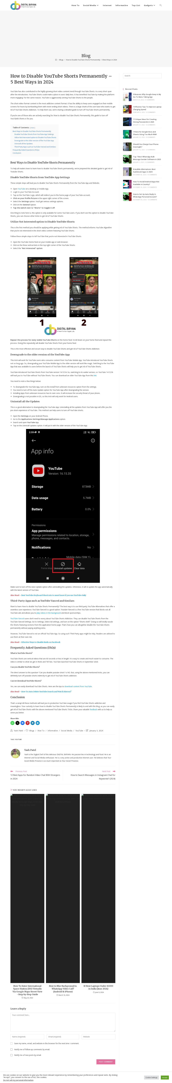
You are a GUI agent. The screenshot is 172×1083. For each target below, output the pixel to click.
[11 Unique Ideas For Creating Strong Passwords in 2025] (127, 121)
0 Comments (149, 100)
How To (41, 730)
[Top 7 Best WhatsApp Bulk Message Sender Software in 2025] (127, 159)
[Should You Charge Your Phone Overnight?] (127, 146)
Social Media (66, 730)
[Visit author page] (15, 753)
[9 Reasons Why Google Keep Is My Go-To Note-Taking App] (127, 97)
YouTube (79, 730)
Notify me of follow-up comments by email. (32, 1049)
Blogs (31, 730)
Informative (53, 730)
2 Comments (150, 150)
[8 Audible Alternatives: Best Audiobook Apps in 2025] (127, 171)
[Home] (56, 60)
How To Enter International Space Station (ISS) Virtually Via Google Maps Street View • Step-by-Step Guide (27, 990)
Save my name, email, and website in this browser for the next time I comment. (46, 1043)
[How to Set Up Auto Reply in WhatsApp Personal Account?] (127, 196)
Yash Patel (18, 730)
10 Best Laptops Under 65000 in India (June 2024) (98, 987)
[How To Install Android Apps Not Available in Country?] (127, 184)
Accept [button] (164, 1077)
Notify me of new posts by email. (27, 1055)
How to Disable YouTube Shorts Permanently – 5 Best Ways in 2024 (91, 60)
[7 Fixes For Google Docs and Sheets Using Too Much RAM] (127, 134)
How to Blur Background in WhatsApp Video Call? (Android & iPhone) (63, 989)
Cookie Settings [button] (151, 1077)
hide (32, 128)
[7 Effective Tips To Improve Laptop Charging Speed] (127, 109)
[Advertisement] (86, 34)
